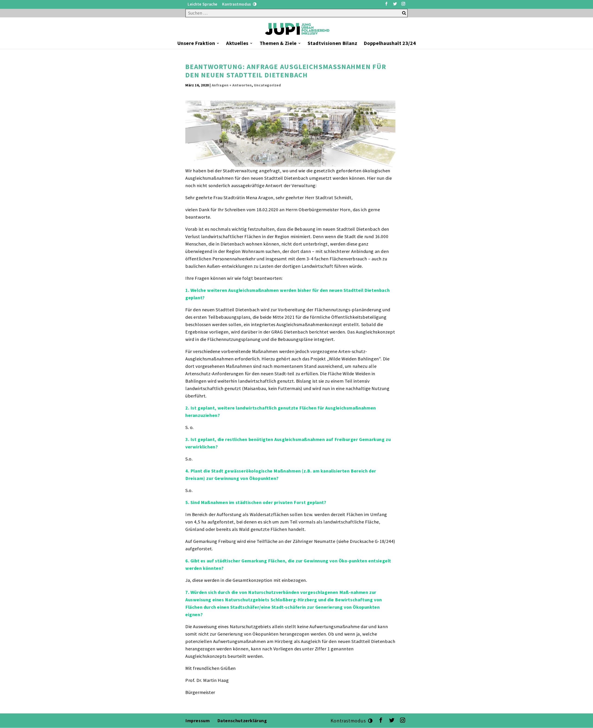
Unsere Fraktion (196, 43)
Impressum (197, 720)
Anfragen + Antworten (232, 85)
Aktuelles (237, 43)
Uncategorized (267, 85)
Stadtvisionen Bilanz (332, 43)
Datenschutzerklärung (242, 720)
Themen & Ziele (278, 43)
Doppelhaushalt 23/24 (390, 43)
